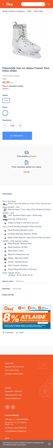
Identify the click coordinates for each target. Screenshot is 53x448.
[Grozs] (49, 4)
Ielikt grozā (18, 136)
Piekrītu (49, 444)
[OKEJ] (9, 4)
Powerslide (17, 289)
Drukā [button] (21, 332)
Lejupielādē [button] (9, 332)
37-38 (6, 100)
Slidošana (20, 281)
